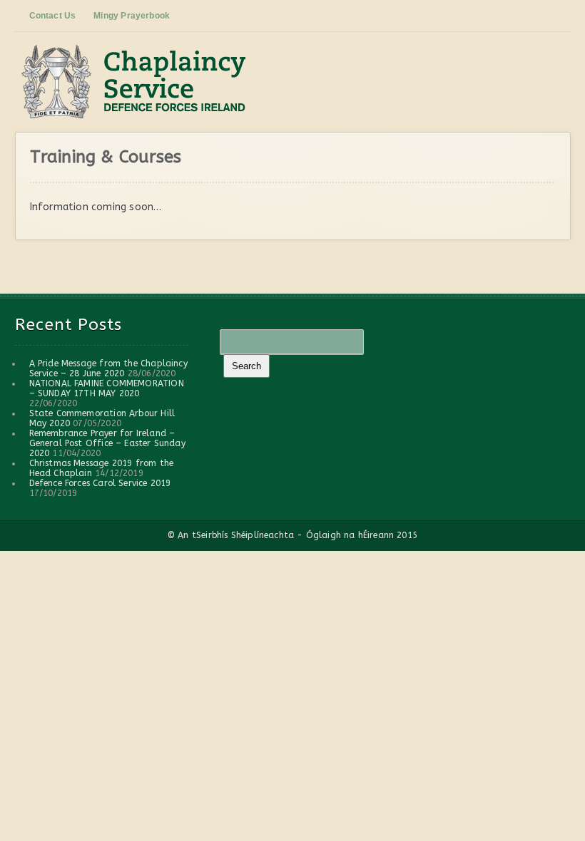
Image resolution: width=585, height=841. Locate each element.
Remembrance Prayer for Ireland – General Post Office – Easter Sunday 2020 (107, 443)
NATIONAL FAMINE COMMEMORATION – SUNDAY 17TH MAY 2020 (106, 388)
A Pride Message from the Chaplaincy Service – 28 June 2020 (108, 368)
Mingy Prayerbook (131, 16)
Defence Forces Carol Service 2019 (100, 483)
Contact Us (52, 16)
